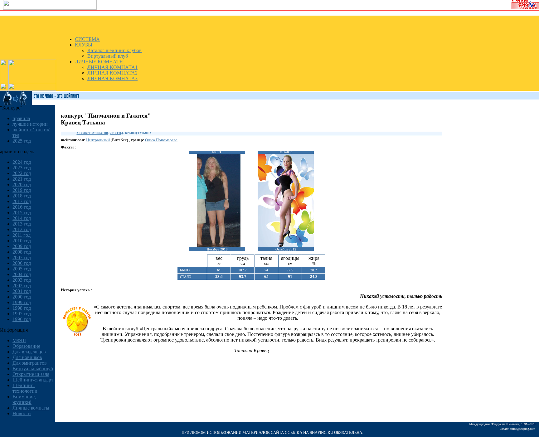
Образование (26, 346)
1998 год (21, 308)
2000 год (21, 296)
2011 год (21, 235)
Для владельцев (29, 351)
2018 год (21, 195)
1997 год (21, 313)
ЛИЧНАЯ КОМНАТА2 (112, 72)
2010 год (21, 240)
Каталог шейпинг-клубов (114, 50)
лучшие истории (30, 124)
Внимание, (24, 399)
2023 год (21, 167)
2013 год (21, 223)
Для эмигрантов (29, 363)
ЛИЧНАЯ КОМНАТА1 (112, 67)
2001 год (21, 291)
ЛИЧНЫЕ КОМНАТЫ (99, 61)
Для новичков (27, 357)
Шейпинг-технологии (24, 388)
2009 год (21, 246)
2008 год (21, 252)
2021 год (21, 179)
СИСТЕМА (87, 39)
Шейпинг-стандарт (32, 379)
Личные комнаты (30, 407)
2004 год (21, 274)
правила (21, 118)
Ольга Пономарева (161, 140)
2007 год (21, 257)
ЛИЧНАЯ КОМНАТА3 (112, 78)
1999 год (21, 302)
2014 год (21, 218)
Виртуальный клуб (107, 56)
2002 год (21, 285)
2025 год (21, 140)
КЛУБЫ (83, 44)
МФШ (19, 340)
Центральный (98, 140)
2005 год (21, 268)
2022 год (21, 173)
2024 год (21, 162)
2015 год (21, 212)
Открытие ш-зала (30, 374)
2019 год (21, 190)
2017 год (21, 201)
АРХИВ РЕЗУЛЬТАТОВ (92, 133)
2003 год (21, 280)
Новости (21, 413)
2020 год (21, 184)
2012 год (21, 229)
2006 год (21, 263)
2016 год (21, 207)
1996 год (21, 319)
